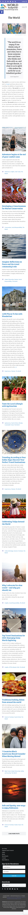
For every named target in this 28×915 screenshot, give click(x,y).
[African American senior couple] (14, 724)
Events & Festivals (18, 551)
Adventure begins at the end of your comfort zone (14, 155)
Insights (12, 171)
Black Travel (8, 771)
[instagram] (5, 1)
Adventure (7, 171)
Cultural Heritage (9, 551)
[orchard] (14, 377)
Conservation (8, 227)
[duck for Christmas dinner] (14, 673)
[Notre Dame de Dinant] (14, 287)
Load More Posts (14, 833)
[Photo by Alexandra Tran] (14, 495)
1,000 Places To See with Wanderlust (12, 315)
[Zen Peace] (14, 235)
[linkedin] (12, 1)
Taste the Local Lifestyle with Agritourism (12, 404)
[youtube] (10, 1)
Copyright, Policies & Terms (12, 897)
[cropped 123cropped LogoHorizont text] (9, 3)
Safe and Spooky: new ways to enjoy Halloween (13, 806)
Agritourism (8, 423)
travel (8, 84)
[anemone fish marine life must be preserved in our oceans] (14, 179)
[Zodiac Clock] (14, 430)
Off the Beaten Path (14, 667)
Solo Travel (18, 171)
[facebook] (0, 1)
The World (14, 281)
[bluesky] (7, 1)
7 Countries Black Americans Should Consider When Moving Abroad (13, 753)
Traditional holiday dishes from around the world (13, 700)
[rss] (15, 1)
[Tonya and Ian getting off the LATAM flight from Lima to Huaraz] (14, 608)
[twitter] (3, 1)
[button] (2, 12)
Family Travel (17, 824)
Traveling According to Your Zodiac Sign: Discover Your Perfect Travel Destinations (14, 459)
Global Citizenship (9, 279)
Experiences (8, 371)
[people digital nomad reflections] (14, 558)
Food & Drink (14, 423)
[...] (16, 367)
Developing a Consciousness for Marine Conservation (14, 207)
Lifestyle (20, 423)
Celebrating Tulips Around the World (13, 522)
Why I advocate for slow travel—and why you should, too (12, 587)
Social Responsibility (17, 227)
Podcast (16, 279)
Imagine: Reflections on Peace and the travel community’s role (12, 264)
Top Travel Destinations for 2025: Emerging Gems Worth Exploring (13, 638)
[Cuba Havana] (14, 127)
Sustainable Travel (9, 424)
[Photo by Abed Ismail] (14, 778)
